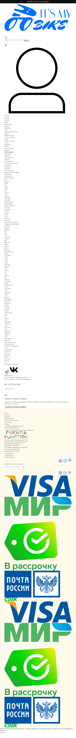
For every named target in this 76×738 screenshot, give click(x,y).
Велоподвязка (8, 161)
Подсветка (7, 167)
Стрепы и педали (9, 137)
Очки (6, 130)
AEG (5, 235)
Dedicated (7, 264)
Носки (6, 216)
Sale (5, 362)
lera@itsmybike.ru (9, 457)
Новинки (7, 226)
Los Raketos (7, 292)
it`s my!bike (7, 281)
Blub (5, 248)
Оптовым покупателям (11, 420)
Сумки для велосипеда (11, 132)
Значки (6, 211)
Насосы (6, 146)
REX (5, 320)
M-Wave (6, 294)
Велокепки (7, 154)
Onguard (6, 309)
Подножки (7, 168)
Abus (5, 233)
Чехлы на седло (9, 170)
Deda (6, 263)
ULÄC (5, 337)
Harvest (6, 192)
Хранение (7, 144)
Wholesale (7, 359)
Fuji (5, 191)
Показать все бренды (10, 346)
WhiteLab (7, 340)
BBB (5, 240)
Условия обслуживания (11, 428)
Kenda (6, 283)
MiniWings (7, 298)
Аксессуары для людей (11, 364)
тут (6, 730)
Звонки (6, 143)
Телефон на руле (9, 141)
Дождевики (7, 165)
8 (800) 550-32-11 (9, 375)
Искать (26, 40)
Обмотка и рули (9, 135)
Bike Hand (7, 242)
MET (5, 296)
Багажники (7, 128)
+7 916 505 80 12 (8, 453)
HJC (5, 277)
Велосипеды (8, 124)
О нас (6, 348)
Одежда (6, 156)
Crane (6, 259)
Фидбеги (7, 150)
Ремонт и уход (8, 148)
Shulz (6, 325)
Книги (6, 215)
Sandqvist (7, 324)
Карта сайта (8, 422)
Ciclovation (7, 255)
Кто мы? (6, 351)
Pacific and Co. (8, 313)
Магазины (7, 355)
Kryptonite (7, 288)
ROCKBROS (7, 322)
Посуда (6, 213)
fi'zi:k (5, 268)
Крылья (6, 120)
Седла (6, 139)
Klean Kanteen (8, 285)
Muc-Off (6, 301)
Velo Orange (7, 338)
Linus (5, 194)
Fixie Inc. (6, 270)
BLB (5, 185)
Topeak (6, 335)
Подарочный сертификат (11, 172)
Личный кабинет (9, 418)
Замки (6, 122)
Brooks (6, 253)
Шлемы (6, 133)
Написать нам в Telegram (11, 451)
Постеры (7, 218)
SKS (5, 329)
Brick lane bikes (8, 252)
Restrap (6, 318)
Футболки (7, 207)
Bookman (7, 250)
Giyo (5, 274)
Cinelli (6, 187)
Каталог (6, 115)
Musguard (7, 303)
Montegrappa (8, 300)
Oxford (6, 311)
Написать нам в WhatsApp (12, 449)
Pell (5, 316)
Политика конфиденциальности (13, 426)
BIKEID (6, 183)
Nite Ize (6, 305)
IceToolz (6, 279)
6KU (5, 180)
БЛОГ (6, 357)
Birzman (6, 246)
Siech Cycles (7, 327)
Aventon (6, 181)
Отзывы (6, 361)
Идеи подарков (9, 202)
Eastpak (6, 266)
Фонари (6, 119)
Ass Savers (7, 237)
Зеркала (6, 159)
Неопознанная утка (10, 342)
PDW (5, 314)
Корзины (7, 126)
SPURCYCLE (7, 331)
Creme (6, 189)
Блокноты (7, 220)
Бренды (6, 228)
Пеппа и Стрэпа (9, 344)
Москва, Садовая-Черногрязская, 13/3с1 (16, 440)
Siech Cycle (7, 198)
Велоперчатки (8, 157)
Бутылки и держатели (10, 163)
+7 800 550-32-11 (9, 455)
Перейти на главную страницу (15, 407)
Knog (5, 287)
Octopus (6, 196)
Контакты (7, 353)
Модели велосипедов (10, 222)
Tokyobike (7, 200)
